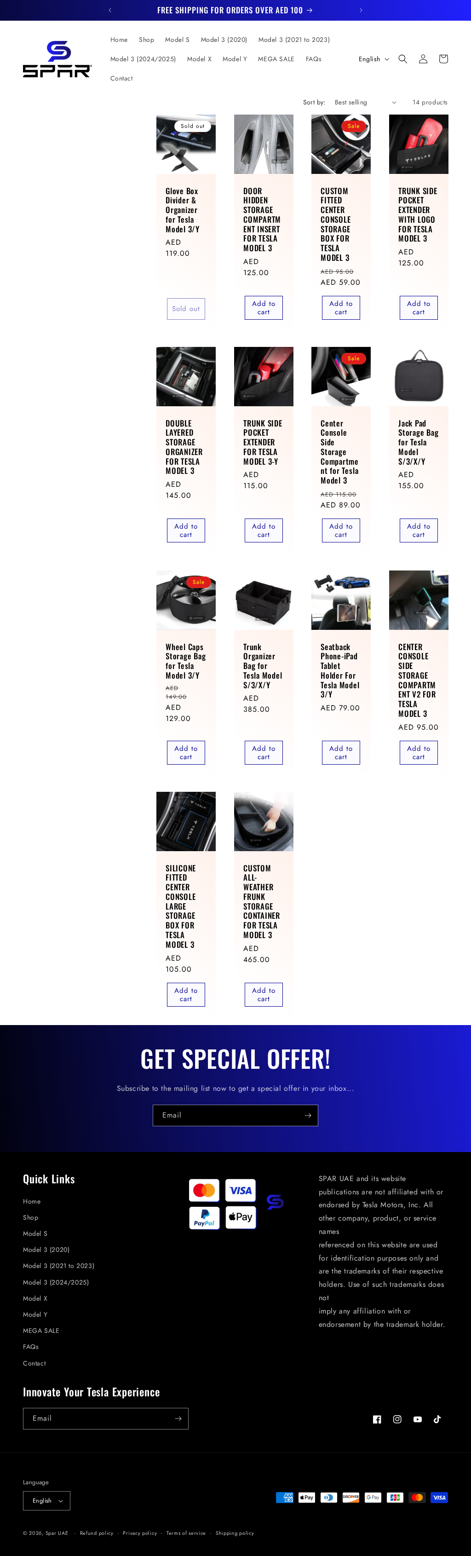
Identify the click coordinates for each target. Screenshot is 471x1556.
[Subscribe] (308, 1115)
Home (31, 1201)
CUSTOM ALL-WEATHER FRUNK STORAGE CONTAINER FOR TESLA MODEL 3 (261, 902)
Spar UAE (57, 1533)
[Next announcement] (361, 10)
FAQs (31, 1346)
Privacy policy (140, 1533)
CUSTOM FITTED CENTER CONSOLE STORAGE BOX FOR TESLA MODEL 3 (335, 224)
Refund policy (97, 1533)
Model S (35, 1233)
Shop (30, 1217)
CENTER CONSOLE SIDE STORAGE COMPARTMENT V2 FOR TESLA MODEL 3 (417, 680)
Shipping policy (235, 1533)
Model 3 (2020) (46, 1249)
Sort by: (314, 102)
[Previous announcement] (110, 10)
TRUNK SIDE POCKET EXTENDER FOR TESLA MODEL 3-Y (262, 443)
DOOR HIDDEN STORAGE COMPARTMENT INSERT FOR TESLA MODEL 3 (262, 219)
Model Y (35, 1314)
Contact (34, 1363)
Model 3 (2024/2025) (56, 1282)
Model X (35, 1298)
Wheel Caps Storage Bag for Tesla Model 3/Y (186, 661)
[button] (403, 59)
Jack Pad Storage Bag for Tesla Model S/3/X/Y (418, 443)
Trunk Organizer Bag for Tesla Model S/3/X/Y (262, 666)
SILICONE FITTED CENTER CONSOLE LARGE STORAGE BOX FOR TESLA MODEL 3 (181, 907)
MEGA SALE (41, 1330)
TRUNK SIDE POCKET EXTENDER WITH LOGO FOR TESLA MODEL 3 (417, 214)
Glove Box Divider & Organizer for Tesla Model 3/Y (183, 210)
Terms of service (186, 1533)
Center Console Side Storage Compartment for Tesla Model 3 (340, 452)
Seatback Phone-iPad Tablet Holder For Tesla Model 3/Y (340, 670)
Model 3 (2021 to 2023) (58, 1265)
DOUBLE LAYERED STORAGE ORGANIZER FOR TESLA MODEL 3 (184, 447)
